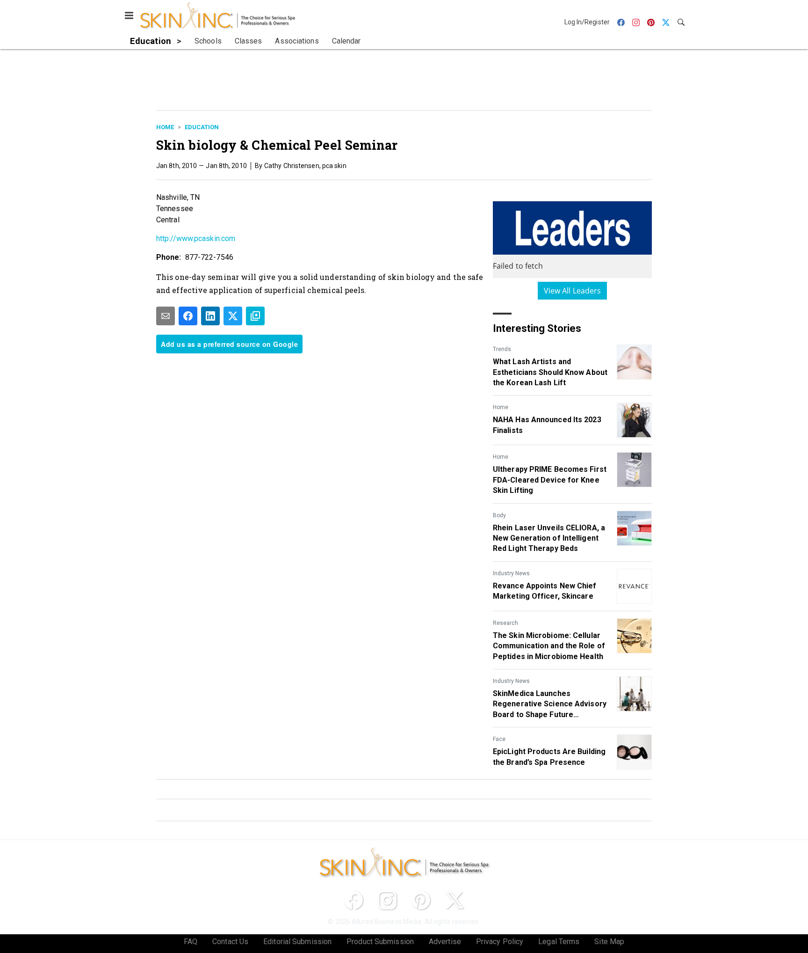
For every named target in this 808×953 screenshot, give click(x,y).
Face (499, 739)
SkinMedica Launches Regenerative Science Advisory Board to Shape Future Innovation (549, 704)
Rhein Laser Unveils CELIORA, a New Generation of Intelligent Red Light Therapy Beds (549, 538)
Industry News (511, 573)
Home (165, 127)
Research (505, 623)
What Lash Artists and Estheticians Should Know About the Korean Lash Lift (550, 372)
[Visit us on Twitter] (454, 900)
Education (202, 127)
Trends (502, 349)
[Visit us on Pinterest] (420, 900)
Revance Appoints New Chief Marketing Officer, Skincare (545, 591)
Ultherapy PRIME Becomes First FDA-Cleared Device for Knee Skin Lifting (549, 480)
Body (499, 515)
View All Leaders (572, 291)
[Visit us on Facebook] (353, 900)
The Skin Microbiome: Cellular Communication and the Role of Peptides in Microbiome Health (549, 646)
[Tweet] (233, 316)
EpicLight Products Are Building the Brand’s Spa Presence (549, 756)
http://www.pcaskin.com (195, 238)
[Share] (188, 316)
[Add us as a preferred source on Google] (255, 316)
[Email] (165, 316)
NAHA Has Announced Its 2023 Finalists (547, 424)
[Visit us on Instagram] (387, 900)
